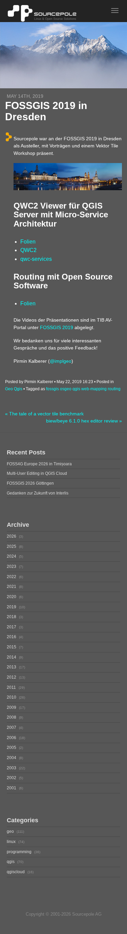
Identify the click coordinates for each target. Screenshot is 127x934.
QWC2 (28, 250)
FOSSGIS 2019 (56, 327)
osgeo (65, 389)
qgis (76, 389)
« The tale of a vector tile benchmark (44, 413)
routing (114, 389)
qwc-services (36, 259)
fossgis (52, 389)
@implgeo (60, 361)
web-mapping (94, 389)
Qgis (18, 389)
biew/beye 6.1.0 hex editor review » (84, 421)
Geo (9, 389)
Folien (28, 242)
